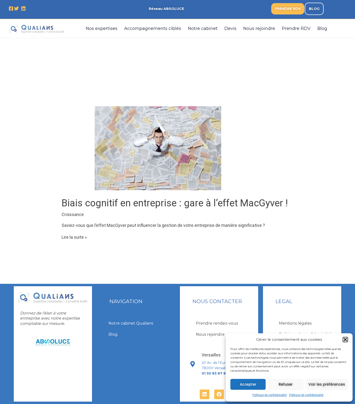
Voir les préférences (326, 384)
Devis (230, 28)
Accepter (248, 384)
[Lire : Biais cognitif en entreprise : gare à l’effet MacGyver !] (158, 147)
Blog (322, 28)
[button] (345, 339)
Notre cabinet (203, 28)
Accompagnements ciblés (152, 28)
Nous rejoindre (259, 28)
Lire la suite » (74, 237)
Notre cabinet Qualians (130, 323)
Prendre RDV (296, 28)
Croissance (73, 214)
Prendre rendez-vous (217, 323)
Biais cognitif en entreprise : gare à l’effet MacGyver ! (175, 203)
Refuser (286, 384)
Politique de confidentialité (269, 395)
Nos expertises (101, 28)
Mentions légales (295, 323)
